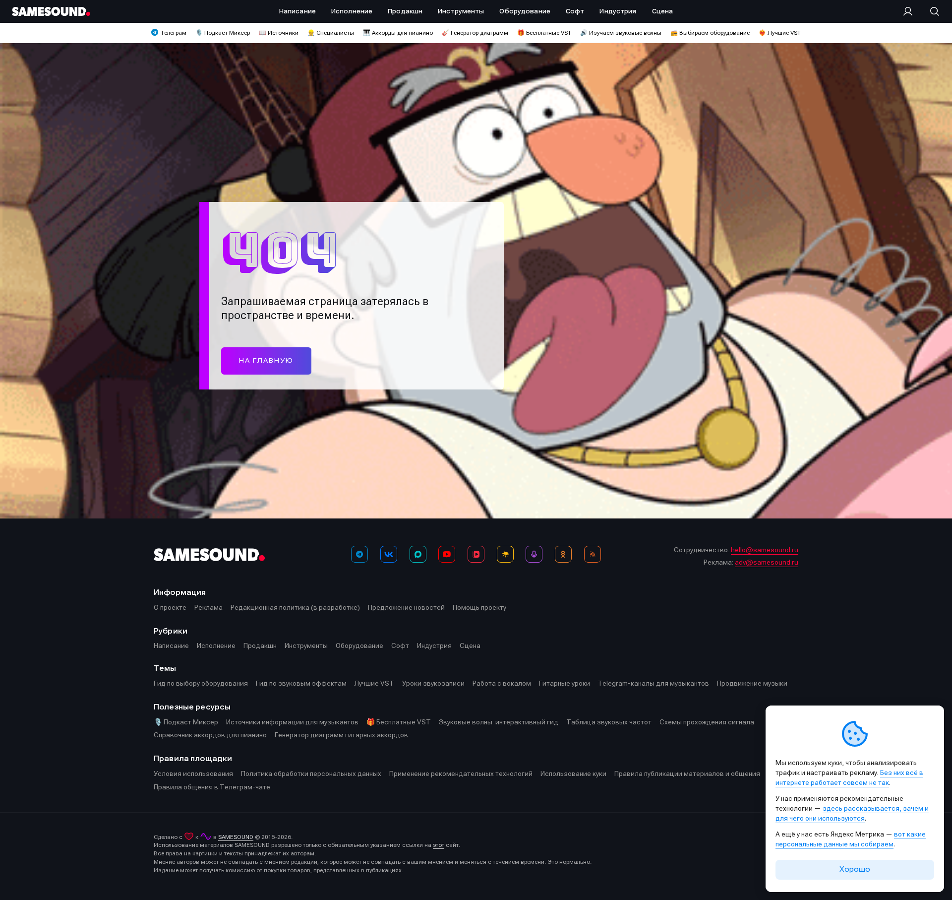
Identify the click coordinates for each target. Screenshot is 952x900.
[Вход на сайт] (910, 11)
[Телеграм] (359, 554)
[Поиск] (929, 11)
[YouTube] (446, 554)
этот (438, 844)
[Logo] (51, 11)
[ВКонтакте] (388, 554)
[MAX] (418, 554)
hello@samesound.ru (764, 550)
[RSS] (592, 554)
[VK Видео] (476, 554)
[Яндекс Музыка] (505, 554)
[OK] (563, 554)
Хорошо (854, 869)
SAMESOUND (235, 837)
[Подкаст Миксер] (534, 554)
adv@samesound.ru (766, 562)
